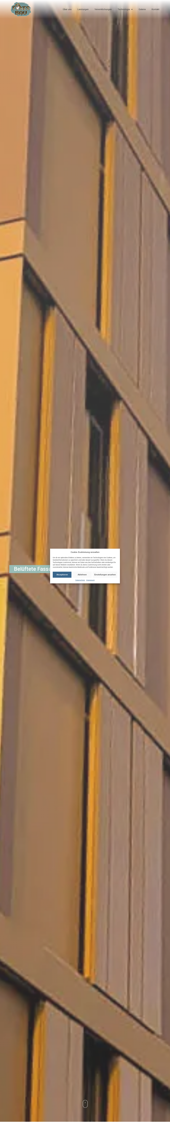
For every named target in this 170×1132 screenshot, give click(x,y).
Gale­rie (142, 9)
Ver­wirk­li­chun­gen (103, 9)
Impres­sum (90, 580)
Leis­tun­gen (83, 9)
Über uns (67, 9)
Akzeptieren (62, 574)
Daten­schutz (80, 580)
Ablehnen (82, 574)
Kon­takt (155, 9)
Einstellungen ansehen (105, 574)
